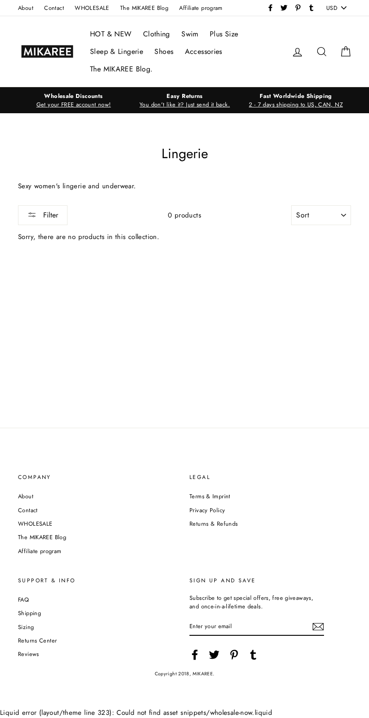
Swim (189, 34)
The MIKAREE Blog (144, 8)
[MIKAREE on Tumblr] (253, 654)
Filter (49, 215)
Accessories (203, 51)
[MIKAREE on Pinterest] (234, 654)
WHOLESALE (92, 8)
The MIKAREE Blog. (121, 69)
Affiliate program (200, 8)
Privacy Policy (207, 510)
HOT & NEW (110, 34)
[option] (73, 100)
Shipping (29, 613)
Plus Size (224, 34)
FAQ (23, 599)
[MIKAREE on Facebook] (194, 654)
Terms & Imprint (209, 496)
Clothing (156, 34)
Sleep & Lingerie (116, 51)
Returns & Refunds (213, 523)
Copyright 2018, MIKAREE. (185, 673)
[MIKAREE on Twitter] (214, 654)
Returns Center (37, 640)
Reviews (28, 654)
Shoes (163, 51)
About (25, 8)
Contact (54, 8)
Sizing (26, 627)
